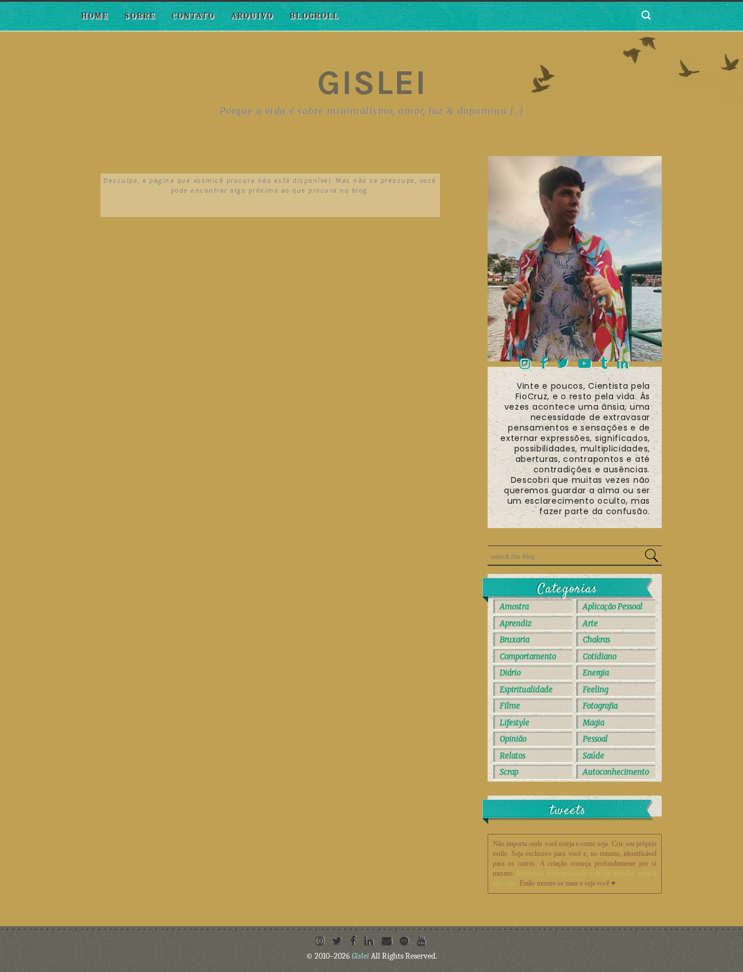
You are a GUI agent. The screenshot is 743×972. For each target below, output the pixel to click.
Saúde (593, 756)
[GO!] (651, 555)
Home (95, 16)
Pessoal (595, 739)
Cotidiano (599, 657)
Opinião (513, 739)
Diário (510, 673)
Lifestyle (514, 723)
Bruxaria (514, 640)
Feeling (595, 690)
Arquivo (252, 16)
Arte (590, 623)
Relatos (512, 756)
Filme (510, 706)
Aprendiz (516, 623)
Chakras (596, 640)
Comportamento (528, 657)
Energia (596, 673)
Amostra (514, 607)
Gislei (372, 82)
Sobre (140, 16)
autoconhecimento (616, 772)
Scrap (509, 772)
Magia (593, 723)
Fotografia (600, 706)
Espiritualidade (526, 690)
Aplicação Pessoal (613, 607)
